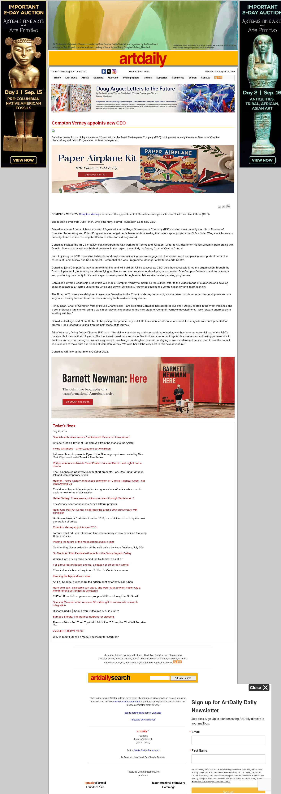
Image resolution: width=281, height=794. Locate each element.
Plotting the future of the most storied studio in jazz (83, 541)
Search (193, 77)
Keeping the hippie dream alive (71, 576)
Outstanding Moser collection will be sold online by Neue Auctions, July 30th (98, 547)
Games (148, 77)
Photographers (131, 77)
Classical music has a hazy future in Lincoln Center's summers (90, 570)
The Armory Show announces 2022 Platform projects (85, 503)
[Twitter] (109, 73)
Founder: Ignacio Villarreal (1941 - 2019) (143, 739)
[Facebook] (104, 73)
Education (130, 662)
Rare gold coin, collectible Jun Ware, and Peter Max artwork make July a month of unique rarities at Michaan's (96, 589)
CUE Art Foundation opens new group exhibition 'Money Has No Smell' (95, 596)
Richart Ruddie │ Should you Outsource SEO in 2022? (86, 610)
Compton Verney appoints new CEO (75, 527)
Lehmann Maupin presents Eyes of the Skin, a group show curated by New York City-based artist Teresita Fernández (98, 456)
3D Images (154, 662)
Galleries (98, 77)
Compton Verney (89, 214)
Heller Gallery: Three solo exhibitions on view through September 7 (93, 498)
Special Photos (123, 658)
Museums (113, 77)
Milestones (137, 655)
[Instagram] (114, 73)
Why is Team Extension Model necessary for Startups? (86, 636)
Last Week (71, 77)
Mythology (142, 662)
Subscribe (161, 77)
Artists (85, 77)
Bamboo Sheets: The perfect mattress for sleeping (83, 616)
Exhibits (119, 655)
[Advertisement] (190, 450)
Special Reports (140, 658)
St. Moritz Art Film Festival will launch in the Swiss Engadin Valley (92, 553)
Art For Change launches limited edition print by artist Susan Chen (93, 581)
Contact (205, 77)
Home (57, 77)
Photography (175, 655)
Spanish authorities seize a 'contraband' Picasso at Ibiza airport (91, 437)
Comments (178, 77)
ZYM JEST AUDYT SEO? (68, 631)
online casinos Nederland (126, 701)
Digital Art (149, 655)
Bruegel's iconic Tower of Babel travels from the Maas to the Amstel (93, 442)
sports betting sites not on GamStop (143, 713)
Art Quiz (120, 662)
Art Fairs (182, 658)
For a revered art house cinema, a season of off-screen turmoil (91, 564)
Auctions (172, 658)
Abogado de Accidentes (143, 719)
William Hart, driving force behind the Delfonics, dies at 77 (88, 558)
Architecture (161, 655)
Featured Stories (158, 658)
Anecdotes (109, 662)
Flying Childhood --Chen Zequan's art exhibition (82, 448)
